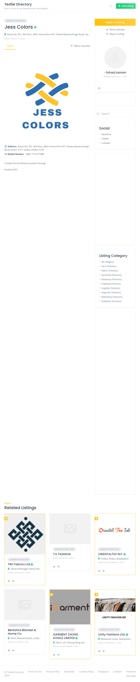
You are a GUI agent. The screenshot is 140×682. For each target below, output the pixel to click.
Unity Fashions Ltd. (111, 634)
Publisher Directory (111, 301)
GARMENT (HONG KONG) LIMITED (65, 636)
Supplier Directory (110, 288)
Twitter (105, 138)
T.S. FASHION (62, 554)
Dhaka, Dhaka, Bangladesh (115, 558)
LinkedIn (105, 143)
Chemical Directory (111, 283)
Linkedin (117, 671)
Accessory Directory (111, 279)
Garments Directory (15, 21)
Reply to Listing (115, 22)
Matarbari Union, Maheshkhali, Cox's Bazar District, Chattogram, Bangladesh (116, 639)
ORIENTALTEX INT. (110, 554)
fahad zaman (116, 72)
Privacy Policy (53, 671)
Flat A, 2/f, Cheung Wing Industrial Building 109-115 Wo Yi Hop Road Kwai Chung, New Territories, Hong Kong (71, 642)
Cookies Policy (86, 671)
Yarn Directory (108, 266)
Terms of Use (35, 671)
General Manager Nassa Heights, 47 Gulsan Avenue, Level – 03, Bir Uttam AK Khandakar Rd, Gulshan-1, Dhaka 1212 (26, 568)
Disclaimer (69, 671)
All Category (107, 261)
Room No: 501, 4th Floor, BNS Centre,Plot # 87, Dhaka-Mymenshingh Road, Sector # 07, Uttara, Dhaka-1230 (48, 34)
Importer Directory (111, 292)
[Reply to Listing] (9, 581)
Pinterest (131, 671)
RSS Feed (131, 675)
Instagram (103, 671)
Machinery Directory (111, 296)
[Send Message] (99, 88)
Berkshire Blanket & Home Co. (22, 632)
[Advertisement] (115, 199)
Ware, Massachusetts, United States (26, 638)
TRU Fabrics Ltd (19, 564)
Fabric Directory (109, 270)
